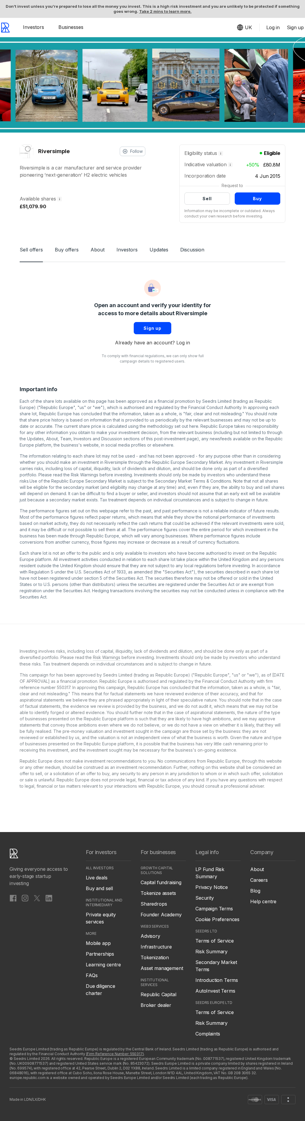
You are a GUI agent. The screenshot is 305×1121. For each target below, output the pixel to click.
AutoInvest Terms (215, 991)
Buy (257, 198)
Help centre (263, 901)
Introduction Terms (216, 980)
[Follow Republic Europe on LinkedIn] (48, 898)
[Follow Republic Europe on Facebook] (13, 898)
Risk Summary (211, 951)
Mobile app (98, 943)
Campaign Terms (214, 909)
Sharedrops (154, 904)
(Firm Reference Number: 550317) (115, 1054)
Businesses (70, 27)
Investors (33, 27)
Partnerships (100, 954)
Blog (255, 891)
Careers (259, 880)
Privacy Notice (211, 887)
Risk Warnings (84, 474)
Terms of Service (214, 941)
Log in (183, 343)
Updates (159, 250)
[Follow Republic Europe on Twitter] (37, 898)
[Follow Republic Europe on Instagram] (25, 898)
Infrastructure (156, 947)
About (98, 250)
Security (204, 898)
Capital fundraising (161, 882)
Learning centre (103, 965)
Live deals (96, 878)
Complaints (207, 1034)
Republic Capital (158, 994)
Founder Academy (161, 915)
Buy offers (67, 250)
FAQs (91, 975)
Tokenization (155, 957)
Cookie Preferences (217, 919)
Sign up (152, 328)
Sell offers (31, 250)
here (193, 426)
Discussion (192, 250)
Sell (207, 198)
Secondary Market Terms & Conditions (193, 480)
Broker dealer (156, 1005)
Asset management (162, 968)
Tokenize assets (158, 893)
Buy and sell (99, 888)
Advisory (150, 936)
